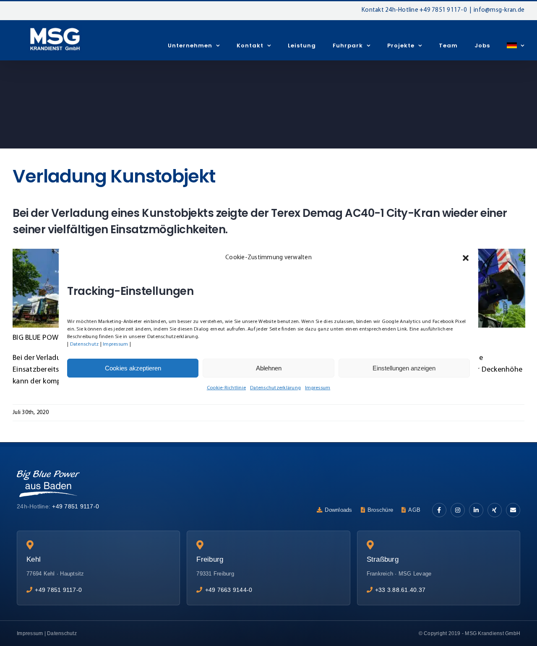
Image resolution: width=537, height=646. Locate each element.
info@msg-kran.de (499, 10)
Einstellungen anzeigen (404, 368)
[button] (465, 258)
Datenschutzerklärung (275, 388)
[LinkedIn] (476, 510)
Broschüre (380, 510)
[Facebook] (439, 510)
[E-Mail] (513, 510)
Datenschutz (84, 344)
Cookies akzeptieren (133, 368)
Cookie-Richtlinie (226, 388)
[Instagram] (458, 510)
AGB (414, 510)
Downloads (338, 510)
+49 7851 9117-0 (443, 10)
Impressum (115, 344)
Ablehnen (269, 368)
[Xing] (494, 510)
